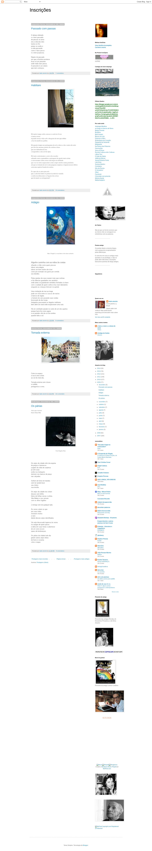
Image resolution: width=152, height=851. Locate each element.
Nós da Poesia (99, 168)
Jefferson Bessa (100, 158)
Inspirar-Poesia (102, 539)
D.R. (98, 467)
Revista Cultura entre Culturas (104, 152)
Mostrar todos (115, 591)
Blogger (85, 845)
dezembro (102, 385)
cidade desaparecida (104, 502)
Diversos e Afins (100, 138)
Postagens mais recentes (40, 559)
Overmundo (99, 148)
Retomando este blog (103, 512)
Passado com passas (43, 28)
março (101, 424)
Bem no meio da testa (103, 493)
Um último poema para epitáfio (106, 579)
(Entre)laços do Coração (103, 140)
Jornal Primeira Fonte (102, 160)
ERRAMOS (100, 530)
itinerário (100, 546)
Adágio (35, 202)
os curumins (101, 572)
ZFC (98, 486)
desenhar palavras (103, 507)
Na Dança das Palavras (102, 146)
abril (100, 421)
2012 (99, 374)
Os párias (36, 405)
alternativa (100, 547)
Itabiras (99, 554)
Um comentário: (60, 394)
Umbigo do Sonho (103, 333)
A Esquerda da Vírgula (105, 453)
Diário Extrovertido (103, 511)
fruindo (99, 540)
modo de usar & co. (104, 584)
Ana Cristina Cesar (103, 462)
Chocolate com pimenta (102, 176)
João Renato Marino (104, 553)
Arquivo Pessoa (102, 476)
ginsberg (100, 535)
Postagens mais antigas (81, 559)
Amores (99, 335)
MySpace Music (107, 767)
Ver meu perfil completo (102, 317)
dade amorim (113, 301)
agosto (101, 410)
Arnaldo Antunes (103, 473)
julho (100, 413)
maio (100, 418)
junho (101, 415)
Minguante (98, 144)
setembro (102, 407)
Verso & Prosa (99, 150)
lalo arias (100, 570)
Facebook (98, 174)
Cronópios (98, 166)
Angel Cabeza (102, 466)
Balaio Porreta (99, 130)
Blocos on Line (100, 136)
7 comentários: (59, 73)
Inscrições (40, 10)
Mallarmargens (100, 180)
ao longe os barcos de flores (104, 128)
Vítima (99, 329)
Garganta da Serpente (102, 142)
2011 (99, 377)
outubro (101, 404)
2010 (99, 379)
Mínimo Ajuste (99, 178)
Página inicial (61, 559)
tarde (98, 448)
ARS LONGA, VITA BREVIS (106, 479)
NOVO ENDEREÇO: (103, 561)
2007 (99, 436)
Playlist (114, 767)
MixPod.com (107, 769)
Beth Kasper (99, 134)
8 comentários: (59, 320)
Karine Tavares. (102, 560)
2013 (99, 371)
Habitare (36, 85)
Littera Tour (98, 154)
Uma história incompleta (103, 45)
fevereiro (102, 427)
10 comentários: (60, 190)
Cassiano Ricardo (103, 499)
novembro (102, 402)
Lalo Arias (98, 162)
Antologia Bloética (101, 126)
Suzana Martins (100, 164)
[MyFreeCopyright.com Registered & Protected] (107, 828)
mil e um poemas (103, 577)
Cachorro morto (100, 47)
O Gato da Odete (100, 156)
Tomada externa (40, 332)
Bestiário (98, 132)
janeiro (101, 429)
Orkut (96, 172)
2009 (99, 382)
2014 (99, 368)
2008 (99, 433)
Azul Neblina (101, 485)
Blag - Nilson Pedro (103, 492)
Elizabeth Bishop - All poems (107, 518)
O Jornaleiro (99, 170)
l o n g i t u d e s (102, 566)
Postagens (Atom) (42, 562)
